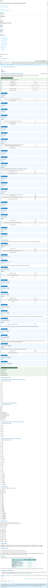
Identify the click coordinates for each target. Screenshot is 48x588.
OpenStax (4, 71)
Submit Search (2, 16)
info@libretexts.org (3, 586)
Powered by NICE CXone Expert (12, 584)
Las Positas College (19, 64)
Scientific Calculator (4, 43)
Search (2, 63)
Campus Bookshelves (11, 64)
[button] (3, 49)
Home (4, 64)
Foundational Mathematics (28, 64)
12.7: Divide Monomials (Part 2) (8, 575)
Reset (1, 30)
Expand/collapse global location (46, 64)
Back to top (2, 578)
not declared (32, 575)
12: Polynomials (37, 64)
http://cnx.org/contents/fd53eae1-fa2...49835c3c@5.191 (23, 573)
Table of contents (44, 73)
